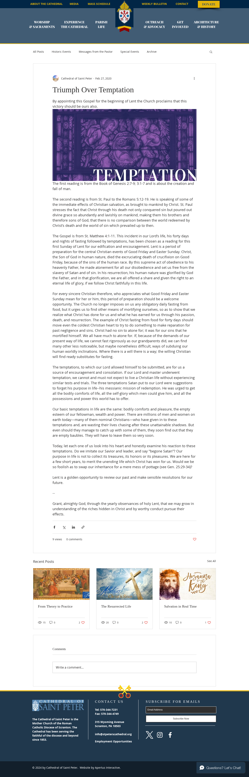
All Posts (38, 51)
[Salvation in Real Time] (188, 584)
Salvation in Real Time (180, 606)
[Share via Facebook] (54, 527)
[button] (42, 27)
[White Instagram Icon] (160, 735)
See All (211, 561)
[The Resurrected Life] (124, 584)
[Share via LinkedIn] (73, 527)
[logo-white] (149, 735)
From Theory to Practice (55, 606)
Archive (152, 51)
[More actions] (194, 78)
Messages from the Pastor (96, 51)
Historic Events (61, 51)
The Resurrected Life (116, 606)
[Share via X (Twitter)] (64, 527)
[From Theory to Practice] (61, 584)
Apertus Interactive (107, 767)
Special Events (129, 51)
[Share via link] (83, 527)
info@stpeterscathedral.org (113, 734)
